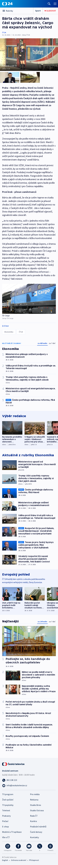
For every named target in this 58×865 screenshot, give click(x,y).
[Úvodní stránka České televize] (13, 763)
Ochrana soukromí (18, 860)
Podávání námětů (38, 826)
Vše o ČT (6, 837)
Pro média (35, 794)
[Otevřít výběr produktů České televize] (55, 3)
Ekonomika (8, 332)
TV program (7, 794)
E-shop (5, 826)
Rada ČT (34, 815)
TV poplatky (7, 805)
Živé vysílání (7, 799)
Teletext (6, 810)
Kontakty (34, 837)
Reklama (34, 799)
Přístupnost (34, 860)
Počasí (5, 821)
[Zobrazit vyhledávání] (49, 3)
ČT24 (4, 32)
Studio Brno (35, 805)
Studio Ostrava (37, 810)
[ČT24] (7, 3)
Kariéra (33, 821)
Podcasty (6, 815)
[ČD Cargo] (29, 299)
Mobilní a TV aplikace (12, 832)
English (5, 860)
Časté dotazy (36, 832)
